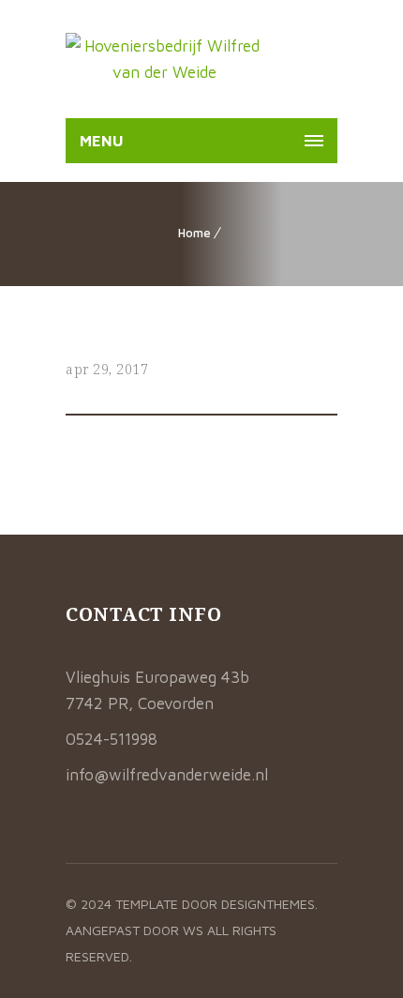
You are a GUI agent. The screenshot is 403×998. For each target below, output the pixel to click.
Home (194, 232)
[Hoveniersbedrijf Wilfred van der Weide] (164, 59)
